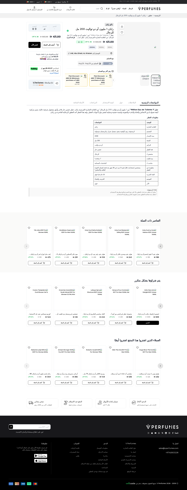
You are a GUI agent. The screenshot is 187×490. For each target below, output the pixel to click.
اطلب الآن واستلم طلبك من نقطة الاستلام (94, 464)
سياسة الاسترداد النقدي (128, 460)
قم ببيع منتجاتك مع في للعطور (98, 471)
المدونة (133, 468)
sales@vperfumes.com (168, 448)
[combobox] (48, 2)
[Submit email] (11, 427)
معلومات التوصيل (102, 448)
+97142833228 (172, 453)
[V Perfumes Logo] (149, 8)
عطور (150, 15)
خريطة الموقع (131, 471)
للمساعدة (105, 468)
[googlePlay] (148, 433)
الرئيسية (157, 15)
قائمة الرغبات (75, 448)
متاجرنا (105, 456)
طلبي (77, 456)
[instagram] (169, 433)
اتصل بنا (133, 452)
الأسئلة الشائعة (103, 460)
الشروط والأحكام (130, 464)
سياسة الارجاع (103, 452)
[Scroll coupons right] (113, 80)
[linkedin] (166, 433)
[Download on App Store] (30, 461)
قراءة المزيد (71, 37)
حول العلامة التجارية (129, 448)
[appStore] (152, 433)
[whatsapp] (159, 433)
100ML (101, 47)
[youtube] (155, 433)
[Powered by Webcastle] (130, 483)
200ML (92, 47)
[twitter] (162, 433)
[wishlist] (29, 227)
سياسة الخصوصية (130, 456)
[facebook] (173, 433)
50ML (110, 47)
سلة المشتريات (74, 452)
